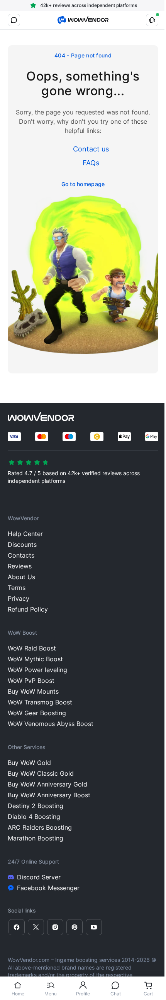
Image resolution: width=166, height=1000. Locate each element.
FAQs (91, 163)
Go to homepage (83, 184)
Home (18, 994)
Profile (83, 994)
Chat (115, 994)
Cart (148, 994)
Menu (50, 994)
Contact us (91, 149)
